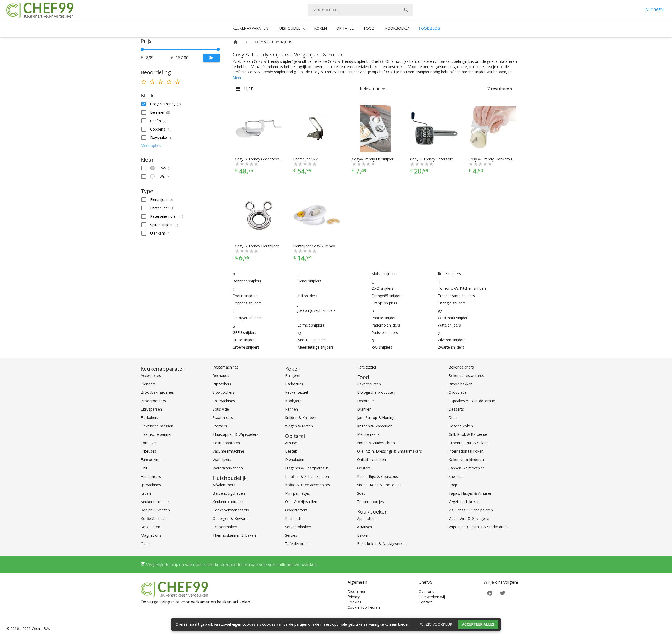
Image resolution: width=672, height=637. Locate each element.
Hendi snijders (309, 280)
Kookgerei (293, 400)
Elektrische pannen (156, 434)
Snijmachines (224, 400)
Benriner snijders (247, 280)
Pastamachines (226, 367)
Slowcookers (223, 392)
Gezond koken (461, 425)
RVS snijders (381, 347)
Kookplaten (150, 526)
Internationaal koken (466, 451)
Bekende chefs (461, 367)
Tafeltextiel (366, 367)
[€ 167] (218, 49)
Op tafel (345, 28)
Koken (320, 28)
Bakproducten (369, 383)
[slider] (180, 49)
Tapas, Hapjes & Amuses (470, 493)
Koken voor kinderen (466, 459)
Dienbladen (294, 459)
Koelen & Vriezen (155, 509)
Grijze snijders (244, 339)
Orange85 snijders (386, 295)
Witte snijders (449, 325)
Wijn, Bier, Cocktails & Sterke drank (478, 526)
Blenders (148, 383)
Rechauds (221, 375)
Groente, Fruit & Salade (469, 442)
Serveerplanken (298, 526)
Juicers (146, 493)
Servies (291, 535)
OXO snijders (382, 288)
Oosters (364, 467)
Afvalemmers (224, 484)
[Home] (235, 42)
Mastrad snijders (311, 339)
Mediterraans (368, 434)
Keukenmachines (155, 501)
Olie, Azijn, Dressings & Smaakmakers (389, 451)
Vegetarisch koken (464, 501)
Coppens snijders (247, 303)
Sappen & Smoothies (467, 467)
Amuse (291, 442)
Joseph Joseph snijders (316, 310)
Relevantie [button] (370, 88)
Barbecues (294, 383)
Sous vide (221, 409)
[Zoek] (406, 10)
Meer (237, 77)
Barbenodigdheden (229, 493)
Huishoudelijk (291, 28)
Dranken (364, 409)
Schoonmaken (225, 526)
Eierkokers (149, 417)
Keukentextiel (296, 392)
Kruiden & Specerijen (374, 425)
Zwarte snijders (451, 347)
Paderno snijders (385, 325)
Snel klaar (457, 476)
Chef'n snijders (245, 295)
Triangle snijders (452, 303)
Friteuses (148, 451)
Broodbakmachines (157, 392)
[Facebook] (490, 592)
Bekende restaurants (466, 375)
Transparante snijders (456, 295)
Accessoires (151, 375)
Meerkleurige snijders (315, 347)
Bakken (363, 535)
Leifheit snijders (310, 325)
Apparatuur (366, 518)
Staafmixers (223, 417)
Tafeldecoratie (297, 543)
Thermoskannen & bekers (235, 535)
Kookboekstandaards (231, 509)
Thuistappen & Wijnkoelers (235, 434)
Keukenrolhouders (228, 501)
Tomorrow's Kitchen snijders (462, 288)
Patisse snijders (384, 332)
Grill (144, 467)
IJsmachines (151, 484)
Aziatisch (364, 526)
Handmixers (151, 476)
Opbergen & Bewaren (231, 518)
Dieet (453, 417)
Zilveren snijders (451, 339)
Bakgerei (292, 375)
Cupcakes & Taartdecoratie (472, 400)
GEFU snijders (244, 332)
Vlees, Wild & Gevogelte (469, 518)
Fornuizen (149, 442)
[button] (180, 104)
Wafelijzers (222, 459)
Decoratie (365, 400)
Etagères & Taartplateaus (307, 467)
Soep (361, 493)
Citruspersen (151, 409)
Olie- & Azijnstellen (301, 501)
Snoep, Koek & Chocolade (379, 484)
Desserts (456, 409)
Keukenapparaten (250, 28)
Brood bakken (460, 383)
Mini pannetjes (297, 493)
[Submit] (211, 58)
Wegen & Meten (299, 425)
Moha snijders (383, 273)
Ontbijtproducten (371, 459)
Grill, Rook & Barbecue (468, 434)
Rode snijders (449, 273)
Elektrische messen (157, 425)
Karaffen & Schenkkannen (307, 476)
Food (369, 28)
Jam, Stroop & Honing (375, 417)
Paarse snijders (384, 317)
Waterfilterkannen (228, 467)
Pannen (291, 409)
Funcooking (150, 459)
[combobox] (360, 10)
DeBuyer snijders (247, 317)
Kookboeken (398, 28)
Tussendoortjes (370, 501)
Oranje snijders (384, 303)
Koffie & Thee (153, 518)
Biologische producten (376, 392)
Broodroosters (153, 400)
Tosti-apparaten (226, 442)
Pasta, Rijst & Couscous (377, 476)
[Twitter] (502, 592)
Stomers (220, 425)
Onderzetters (296, 509)
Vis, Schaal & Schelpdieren (471, 509)
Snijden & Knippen (300, 417)
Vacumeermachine (228, 451)
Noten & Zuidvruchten (376, 442)
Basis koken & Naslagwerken (382, 543)
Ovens (146, 543)
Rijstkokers (222, 383)
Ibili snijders (307, 295)
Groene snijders (246, 347)
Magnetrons (151, 535)
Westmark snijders (453, 317)
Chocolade (458, 392)
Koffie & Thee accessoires (307, 484)
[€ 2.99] (142, 49)
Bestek (291, 451)
